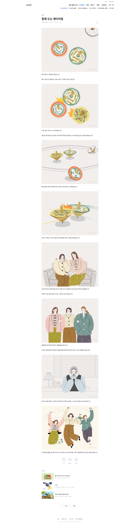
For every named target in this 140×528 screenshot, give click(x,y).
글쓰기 (92, 5)
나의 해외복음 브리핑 (102, 8)
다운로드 (104, 5)
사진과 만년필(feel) (82, 8)
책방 (98, 5)
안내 (87, 5)
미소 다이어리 (92, 8)
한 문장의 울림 (72, 8)
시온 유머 (111, 8)
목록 (74, 506)
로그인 (106, 1)
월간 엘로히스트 (73, 5)
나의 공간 (71, 519)
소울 (58, 519)
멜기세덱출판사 (79, 519)
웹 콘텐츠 (82, 5)
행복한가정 (64, 519)
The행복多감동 (64, 8)
